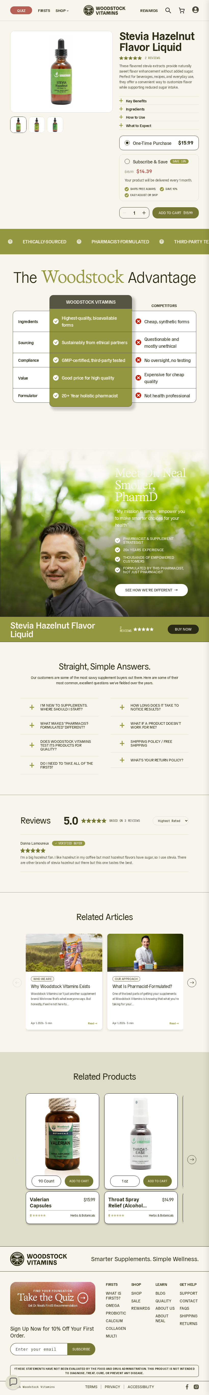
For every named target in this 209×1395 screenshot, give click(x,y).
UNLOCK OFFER (154, 731)
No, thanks (154, 761)
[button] (13, 1382)
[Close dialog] (197, 629)
